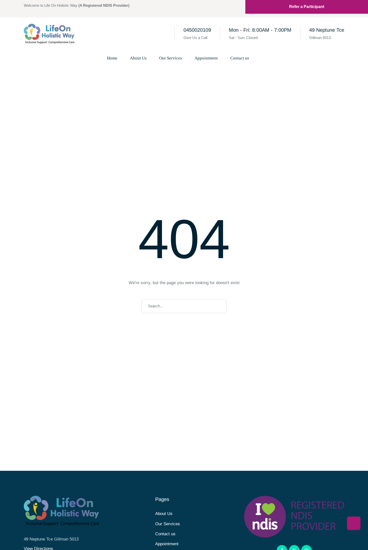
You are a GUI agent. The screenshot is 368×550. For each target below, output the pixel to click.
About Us (163, 513)
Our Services (167, 524)
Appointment (166, 544)
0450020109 (197, 30)
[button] (264, 58)
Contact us (165, 534)
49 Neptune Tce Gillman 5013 (51, 539)
